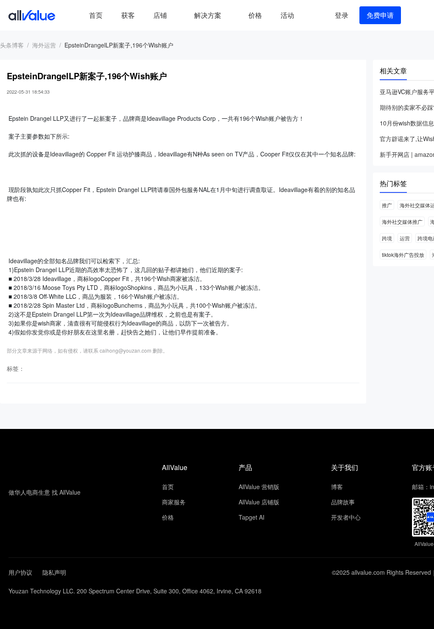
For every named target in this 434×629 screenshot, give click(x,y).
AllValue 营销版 (259, 486)
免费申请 (380, 15)
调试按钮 (310, 15)
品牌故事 (343, 502)
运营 (405, 238)
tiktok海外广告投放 (403, 254)
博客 (337, 486)
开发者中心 (346, 517)
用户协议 (20, 572)
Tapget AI (251, 517)
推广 (387, 205)
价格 (255, 15)
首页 (96, 15)
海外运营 (44, 45)
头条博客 (12, 45)
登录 (341, 15)
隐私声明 (54, 572)
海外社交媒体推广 (402, 221)
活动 (287, 15)
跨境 (387, 238)
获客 (128, 15)
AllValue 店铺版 (259, 502)
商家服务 (174, 502)
